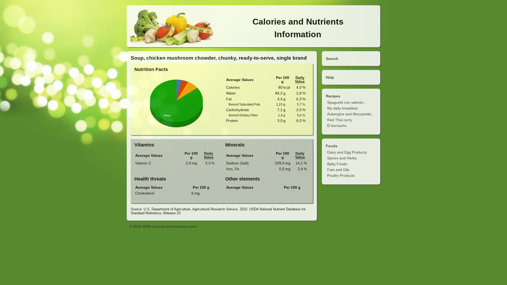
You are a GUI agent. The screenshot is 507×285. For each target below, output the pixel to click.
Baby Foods (337, 164)
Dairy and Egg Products (347, 152)
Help (330, 77)
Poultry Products (341, 175)
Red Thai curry (339, 120)
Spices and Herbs (342, 158)
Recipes (333, 96)
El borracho (336, 126)
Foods (331, 146)
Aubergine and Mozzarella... (350, 114)
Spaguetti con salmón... (347, 102)
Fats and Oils (338, 170)
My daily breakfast (342, 108)
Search (332, 58)
